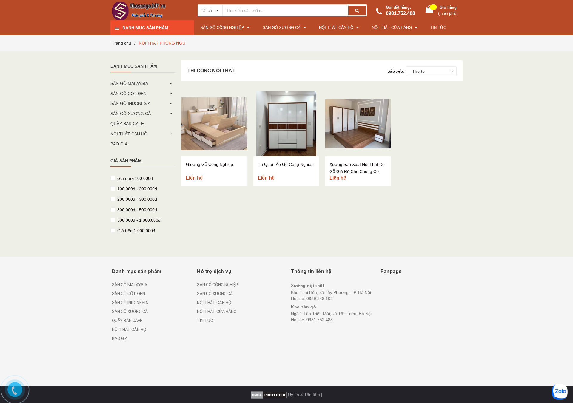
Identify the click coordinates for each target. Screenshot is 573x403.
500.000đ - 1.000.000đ (138, 220)
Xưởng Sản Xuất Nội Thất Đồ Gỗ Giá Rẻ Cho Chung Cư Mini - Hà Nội (357, 171)
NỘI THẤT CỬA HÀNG (216, 311)
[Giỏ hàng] (429, 10)
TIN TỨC (205, 320)
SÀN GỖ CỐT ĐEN (128, 93)
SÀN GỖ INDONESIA (130, 103)
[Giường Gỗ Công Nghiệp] (214, 123)
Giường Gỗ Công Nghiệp (209, 164)
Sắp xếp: (395, 71)
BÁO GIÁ (118, 144)
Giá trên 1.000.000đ (135, 230)
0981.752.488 (400, 13)
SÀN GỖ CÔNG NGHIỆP (217, 284)
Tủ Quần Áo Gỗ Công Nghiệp (286, 164)
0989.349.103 (319, 298)
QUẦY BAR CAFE (127, 123)
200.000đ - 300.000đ (136, 199)
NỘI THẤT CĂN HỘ (128, 133)
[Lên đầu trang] (559, 373)
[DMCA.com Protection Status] (269, 394)
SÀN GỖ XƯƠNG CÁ (130, 113)
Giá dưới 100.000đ (134, 178)
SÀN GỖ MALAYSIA (129, 83)
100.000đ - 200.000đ (136, 188)
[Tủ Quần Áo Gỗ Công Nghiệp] (286, 123)
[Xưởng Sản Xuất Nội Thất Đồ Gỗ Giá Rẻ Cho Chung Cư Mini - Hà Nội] (358, 123)
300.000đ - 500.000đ (136, 209)
